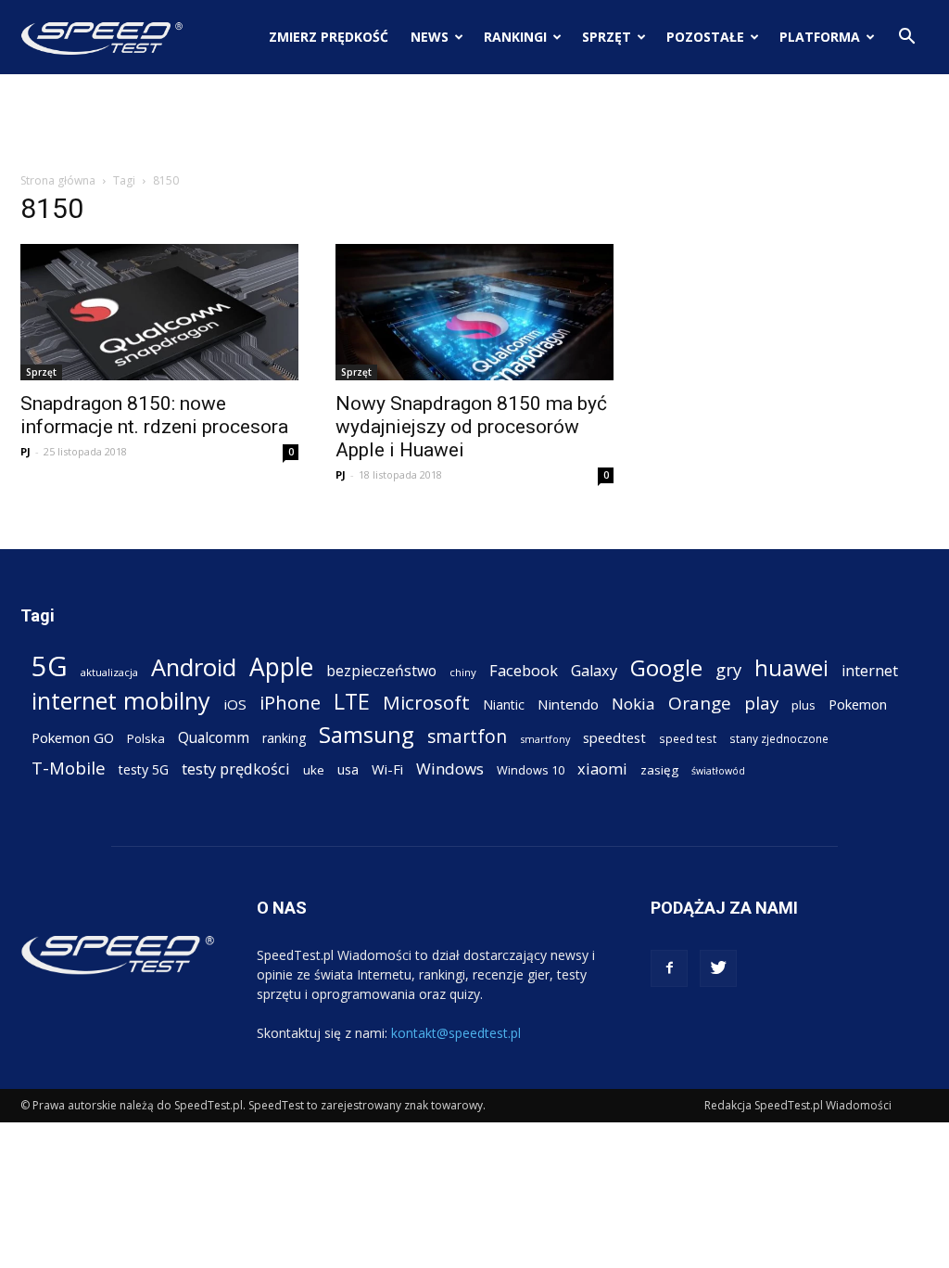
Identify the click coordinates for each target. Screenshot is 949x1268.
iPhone (290, 702)
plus (803, 705)
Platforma (819, 36)
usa (348, 769)
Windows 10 (530, 770)
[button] (906, 38)
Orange (699, 703)
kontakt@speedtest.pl (456, 1033)
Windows (450, 768)
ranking (284, 738)
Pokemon (858, 704)
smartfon (467, 736)
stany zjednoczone (779, 738)
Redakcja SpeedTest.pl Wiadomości (798, 1105)
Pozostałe (705, 36)
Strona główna (57, 180)
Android (193, 667)
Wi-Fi (387, 769)
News (430, 36)
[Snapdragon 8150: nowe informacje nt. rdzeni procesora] (159, 312)
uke (313, 770)
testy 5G (144, 769)
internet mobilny (121, 701)
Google (666, 667)
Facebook (523, 670)
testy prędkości (236, 768)
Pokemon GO (73, 737)
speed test (687, 738)
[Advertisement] (474, 124)
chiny (462, 672)
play (761, 702)
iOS (235, 704)
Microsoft (426, 702)
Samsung (366, 734)
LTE (352, 701)
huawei (791, 668)
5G (50, 666)
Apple (281, 667)
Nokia (633, 703)
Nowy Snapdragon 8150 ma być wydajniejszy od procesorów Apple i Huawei (471, 426)
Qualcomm (213, 738)
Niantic (504, 704)
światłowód (718, 770)
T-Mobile (69, 767)
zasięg (659, 770)
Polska (146, 738)
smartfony (545, 739)
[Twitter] (718, 968)
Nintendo (568, 704)
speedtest (614, 737)
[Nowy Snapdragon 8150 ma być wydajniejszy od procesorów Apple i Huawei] (474, 312)
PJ (25, 451)
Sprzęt (606, 36)
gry (728, 669)
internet (869, 671)
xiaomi (602, 768)
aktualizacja (109, 672)
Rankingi (515, 36)
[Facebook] (669, 968)
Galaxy (594, 670)
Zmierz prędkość (328, 36)
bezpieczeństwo (381, 671)
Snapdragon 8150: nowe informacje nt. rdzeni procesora (154, 415)
